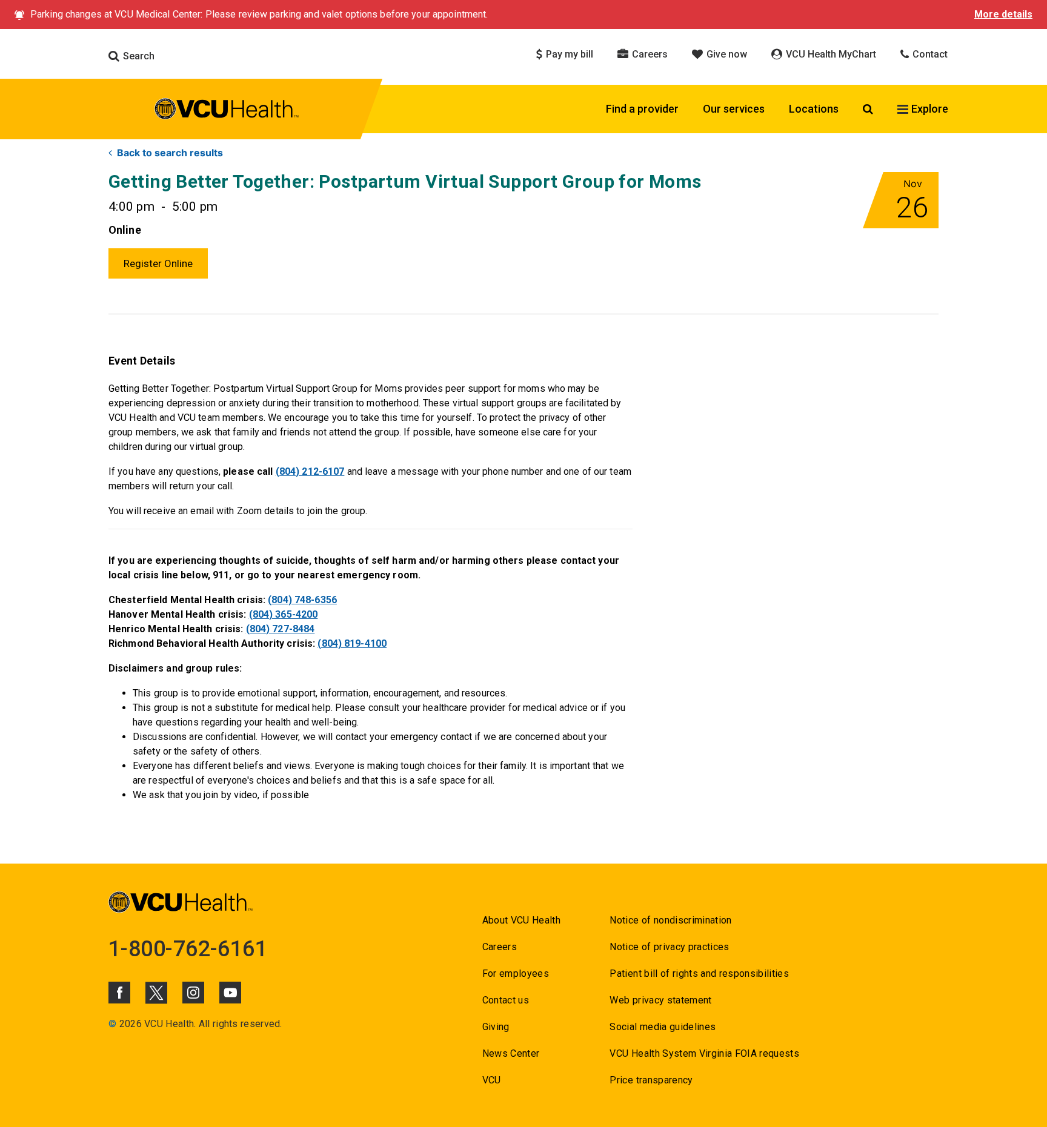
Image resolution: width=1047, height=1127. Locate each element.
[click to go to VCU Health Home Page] (227, 110)
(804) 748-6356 (302, 600)
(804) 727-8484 (280, 629)
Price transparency (651, 1080)
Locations (814, 108)
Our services (734, 108)
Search (138, 56)
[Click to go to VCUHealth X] (156, 992)
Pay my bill (568, 54)
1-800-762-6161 (187, 949)
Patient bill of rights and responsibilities (699, 973)
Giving (496, 1027)
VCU (491, 1080)
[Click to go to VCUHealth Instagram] (193, 992)
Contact (929, 54)
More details (1003, 14)
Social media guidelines (663, 1027)
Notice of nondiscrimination (670, 920)
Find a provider (642, 108)
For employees (515, 973)
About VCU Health (521, 920)
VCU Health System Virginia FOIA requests (704, 1053)
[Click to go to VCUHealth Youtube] (230, 992)
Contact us (505, 1000)
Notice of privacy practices (669, 947)
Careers (649, 54)
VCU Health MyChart (829, 54)
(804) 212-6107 (310, 471)
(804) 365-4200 (283, 614)
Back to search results (170, 153)
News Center (511, 1053)
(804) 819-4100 (352, 643)
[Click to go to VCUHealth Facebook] (119, 992)
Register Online (158, 263)
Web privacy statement (660, 1000)
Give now (725, 54)
